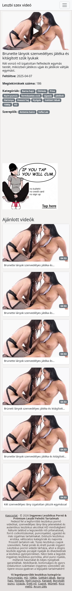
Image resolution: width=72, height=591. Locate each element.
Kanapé (47, 580)
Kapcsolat (11, 515)
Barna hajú (28, 91)
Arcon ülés (40, 586)
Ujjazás (48, 95)
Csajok (42, 583)
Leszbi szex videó (16, 5)
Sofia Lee (43, 112)
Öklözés (41, 91)
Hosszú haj (23, 100)
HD (15, 104)
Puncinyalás (15, 577)
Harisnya (9, 100)
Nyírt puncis (11, 95)
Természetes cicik (30, 95)
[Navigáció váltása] (64, 5)
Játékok (60, 95)
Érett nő (32, 583)
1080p (7, 104)
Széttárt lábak (52, 100)
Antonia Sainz (27, 112)
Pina (52, 91)
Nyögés (37, 100)
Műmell (52, 583)
